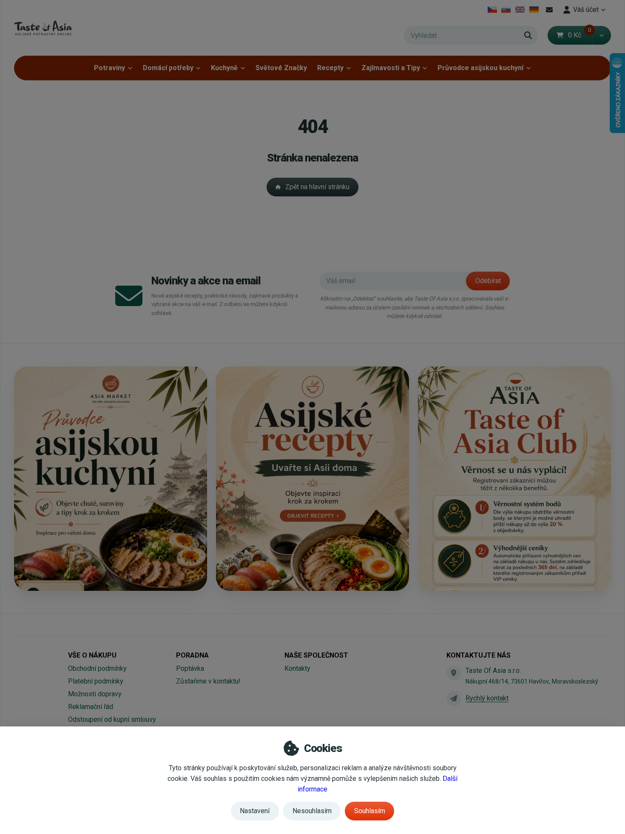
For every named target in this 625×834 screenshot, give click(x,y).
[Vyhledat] (528, 35)
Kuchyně (224, 68)
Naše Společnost (316, 655)
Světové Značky (281, 68)
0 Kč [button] (580, 35)
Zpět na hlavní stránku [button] (317, 187)
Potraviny (109, 68)
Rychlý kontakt (487, 698)
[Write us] (453, 698)
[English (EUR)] (520, 10)
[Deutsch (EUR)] (534, 10)
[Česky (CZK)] (492, 10)
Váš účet (586, 10)
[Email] (549, 10)
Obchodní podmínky (97, 668)
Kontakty (297, 668)
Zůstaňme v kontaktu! (208, 681)
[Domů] (42, 28)
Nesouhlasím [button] (312, 811)
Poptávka (190, 668)
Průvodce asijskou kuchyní (480, 68)
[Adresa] (453, 673)
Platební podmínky (95, 681)
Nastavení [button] (255, 811)
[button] (601, 35)
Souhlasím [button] (369, 811)
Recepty (330, 68)
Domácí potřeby (168, 68)
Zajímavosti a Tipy (390, 68)
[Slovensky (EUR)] (506, 10)
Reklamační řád (90, 707)
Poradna (192, 655)
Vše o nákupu (92, 655)
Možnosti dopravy (95, 694)
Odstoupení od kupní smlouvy (112, 719)
